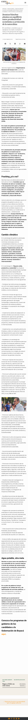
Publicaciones (10, 8)
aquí (3, 634)
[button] (5, 44)
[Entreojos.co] (8, 3)
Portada (4, 8)
